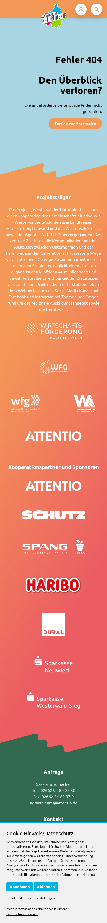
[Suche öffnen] (96, 9)
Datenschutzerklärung (22, 914)
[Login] (81, 9)
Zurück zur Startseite (75, 123)
